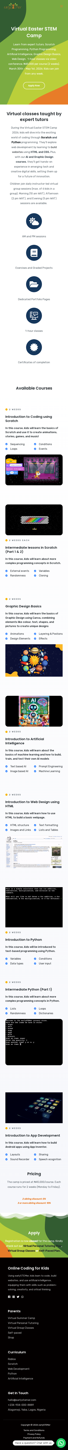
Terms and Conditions (34, 1430)
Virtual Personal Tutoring (23, 1323)
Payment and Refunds (34, 1438)
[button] (61, 1443)
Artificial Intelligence (20, 1378)
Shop (11, 1337)
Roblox (12, 1359)
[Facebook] (9, 1297)
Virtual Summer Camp (21, 1318)
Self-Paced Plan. (49, 1250)
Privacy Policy (34, 1434)
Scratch (46, 137)
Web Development (19, 1368)
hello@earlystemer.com (22, 1399)
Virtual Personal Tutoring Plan (42, 1245)
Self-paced (15, 1332)
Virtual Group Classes (21, 1250)
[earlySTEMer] (12, 6)
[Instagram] (13, 1297)
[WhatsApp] (22, 1297)
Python (16, 142)
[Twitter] (18, 1297)
